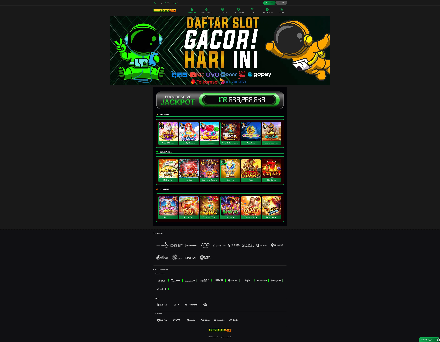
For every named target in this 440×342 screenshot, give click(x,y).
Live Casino (223, 12)
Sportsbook (239, 12)
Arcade (252, 12)
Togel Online (267, 12)
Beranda (192, 12)
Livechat (179, 3)
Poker (281, 12)
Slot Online (206, 12)
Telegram (169, 3)
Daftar (269, 3)
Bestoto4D (215, 337)
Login (281, 3)
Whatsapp (159, 3)
